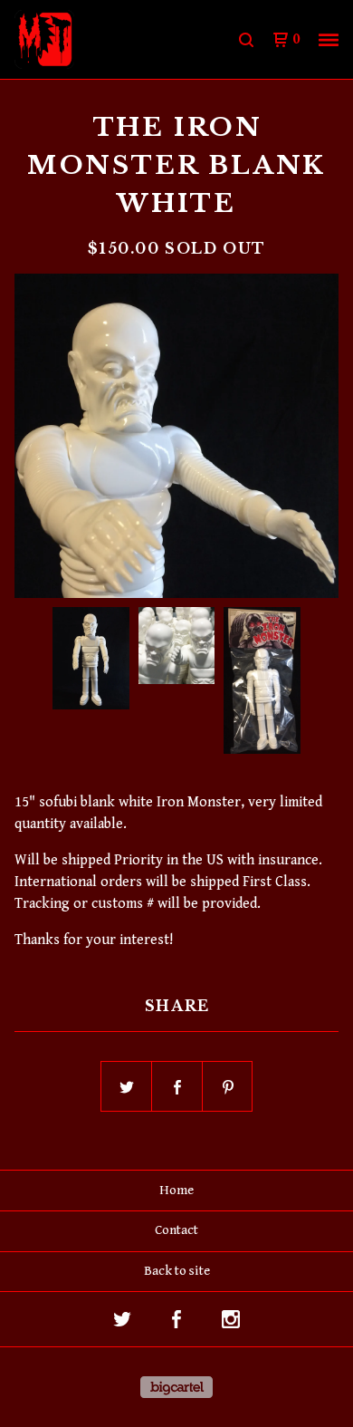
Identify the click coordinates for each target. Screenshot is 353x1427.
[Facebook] (176, 1319)
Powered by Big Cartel (176, 1387)
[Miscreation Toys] (95, 40)
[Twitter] (122, 1319)
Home (176, 1190)
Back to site (177, 1270)
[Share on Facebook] (177, 1087)
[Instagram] (230, 1319)
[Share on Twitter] (126, 1087)
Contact (176, 1230)
